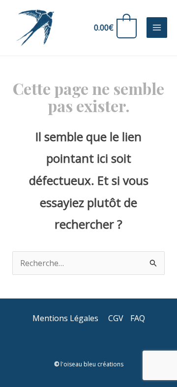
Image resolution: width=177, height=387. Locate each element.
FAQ (137, 318)
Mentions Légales (66, 318)
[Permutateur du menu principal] (157, 27)
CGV (115, 318)
